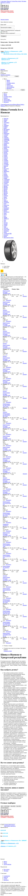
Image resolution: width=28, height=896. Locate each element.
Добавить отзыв (8, 651)
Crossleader (6, 143)
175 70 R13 (6, 806)
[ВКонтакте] (1, 275)
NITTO (5, 198)
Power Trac (6, 205)
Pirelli (5, 203)
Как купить (18, 1)
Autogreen (6, 125)
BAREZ (6, 126)
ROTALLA (6, 212)
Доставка (23, 1)
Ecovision (6, 149)
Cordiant (6, 141)
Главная (3, 104)
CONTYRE (6, 140)
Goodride (6, 160)
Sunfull (5, 217)
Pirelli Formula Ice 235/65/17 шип (6, 568)
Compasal (6, 137)
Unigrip (5, 225)
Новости (9, 1)
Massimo (6, 187)
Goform (5, 159)
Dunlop (5, 148)
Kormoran (6, 176)
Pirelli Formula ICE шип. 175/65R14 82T (6, 334)
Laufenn (6, 183)
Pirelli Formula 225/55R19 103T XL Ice (7, 635)
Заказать (5, 310)
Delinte (5, 144)
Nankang (6, 195)
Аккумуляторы (10, 87)
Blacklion (6, 130)
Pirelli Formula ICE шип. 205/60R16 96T (6, 481)
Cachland (6, 134)
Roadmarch (6, 207)
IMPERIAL (6, 171)
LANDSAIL (7, 179)
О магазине (3, 1)
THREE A (6, 218)
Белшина (6, 235)
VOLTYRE (6, 229)
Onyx (5, 199)
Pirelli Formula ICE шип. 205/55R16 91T (6, 492)
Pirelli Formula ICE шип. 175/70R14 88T (6, 324)
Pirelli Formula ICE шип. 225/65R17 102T (7, 579)
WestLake (6, 118)
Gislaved (6, 157)
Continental (6, 139)
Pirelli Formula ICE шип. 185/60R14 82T (6, 292)
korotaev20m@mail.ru (9, 824)
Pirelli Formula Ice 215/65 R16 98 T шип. (6, 514)
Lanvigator (6, 182)
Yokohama (6, 230)
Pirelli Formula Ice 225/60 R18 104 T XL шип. (6, 624)
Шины (8, 80)
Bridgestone (6, 133)
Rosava (5, 210)
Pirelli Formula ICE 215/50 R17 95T (7, 556)
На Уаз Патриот (4, 807)
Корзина (3, 69)
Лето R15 (13, 806)
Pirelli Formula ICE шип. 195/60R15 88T (6, 359)
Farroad (5, 152)
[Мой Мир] (6, 275)
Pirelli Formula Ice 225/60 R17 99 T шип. (6, 601)
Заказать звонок (5, 19)
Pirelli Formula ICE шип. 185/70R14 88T (6, 303)
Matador (6, 189)
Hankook (6, 166)
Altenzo (5, 120)
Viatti (5, 226)
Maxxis (5, 190)
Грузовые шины (11, 83)
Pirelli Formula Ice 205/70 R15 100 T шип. (6, 405)
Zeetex (5, 232)
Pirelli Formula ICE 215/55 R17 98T (7, 590)
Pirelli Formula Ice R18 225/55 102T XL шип (6, 612)
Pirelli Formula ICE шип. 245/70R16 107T (7, 437)
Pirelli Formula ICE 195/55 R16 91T (7, 503)
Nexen (5, 197)
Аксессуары (10, 85)
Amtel (5, 121)
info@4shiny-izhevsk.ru (10, 826)
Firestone (6, 153)
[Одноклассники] (5, 275)
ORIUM (6, 201)
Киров (5, 236)
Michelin (6, 193)
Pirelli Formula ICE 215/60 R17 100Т (7, 545)
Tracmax (6, 222)
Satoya (5, 214)
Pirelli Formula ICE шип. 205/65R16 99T (6, 426)
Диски (8, 81)
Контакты (9, 88)
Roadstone (6, 209)
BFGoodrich (7, 129)
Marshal (5, 186)
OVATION (6, 202)
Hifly (5, 167)
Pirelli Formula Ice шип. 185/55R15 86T (6, 394)
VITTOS (6, 228)
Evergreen (6, 151)
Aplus (5, 124)
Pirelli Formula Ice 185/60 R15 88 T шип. (6, 415)
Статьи (13, 1)
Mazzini (5, 191)
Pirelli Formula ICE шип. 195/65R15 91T (6, 347)
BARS (5, 128)
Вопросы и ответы (5, 2)
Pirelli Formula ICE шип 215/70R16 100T (7, 449)
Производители (9, 104)
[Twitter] (3, 275)
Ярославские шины (9, 237)
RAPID (5, 206)
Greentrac (6, 163)
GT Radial (6, 164)
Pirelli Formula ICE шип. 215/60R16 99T (6, 460)
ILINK (5, 170)
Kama (5, 172)
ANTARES (6, 122)
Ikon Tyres (6, 168)
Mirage (5, 194)
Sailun (5, 213)
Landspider (6, 180)
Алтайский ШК (8, 233)
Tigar (5, 220)
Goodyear (6, 162)
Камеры (9, 84)
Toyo (5, 221)
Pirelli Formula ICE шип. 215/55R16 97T (6, 471)
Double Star (6, 147)
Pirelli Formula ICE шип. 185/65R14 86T (6, 313)
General (5, 156)
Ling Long (6, 184)
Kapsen (5, 174)
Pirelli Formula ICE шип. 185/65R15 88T (6, 382)
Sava (5, 216)
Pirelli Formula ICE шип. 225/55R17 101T (7, 534)
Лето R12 (19, 806)
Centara (5, 136)
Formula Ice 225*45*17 (6, 525)
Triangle (5, 224)
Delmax (5, 145)
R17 (2, 806)
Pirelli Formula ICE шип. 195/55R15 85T (6, 370)
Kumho (5, 178)
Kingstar (6, 175)
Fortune (5, 155)
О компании (7, 876)
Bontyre (5, 132)
